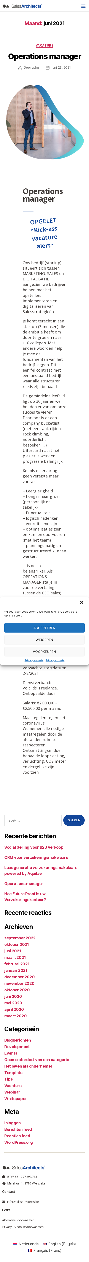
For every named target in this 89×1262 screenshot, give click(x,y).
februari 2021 (17, 964)
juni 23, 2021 (61, 67)
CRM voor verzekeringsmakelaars (36, 857)
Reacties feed (17, 1136)
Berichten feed (18, 1129)
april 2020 (14, 1009)
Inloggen (12, 1123)
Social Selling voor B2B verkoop (34, 847)
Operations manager (44, 56)
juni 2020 (13, 996)
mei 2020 (13, 1003)
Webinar (12, 1092)
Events (10, 1053)
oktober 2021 (16, 944)
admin (36, 67)
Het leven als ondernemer (28, 1066)
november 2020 (19, 983)
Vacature (44, 45)
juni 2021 (12, 951)
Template (13, 1072)
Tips (8, 1079)
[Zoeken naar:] (32, 821)
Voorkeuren (44, 651)
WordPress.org (18, 1142)
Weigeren (44, 639)
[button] (82, 602)
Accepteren (44, 628)
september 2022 (19, 938)
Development (17, 1046)
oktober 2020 (17, 990)
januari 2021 (15, 970)
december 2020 (19, 977)
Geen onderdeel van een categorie (36, 1059)
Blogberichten (17, 1040)
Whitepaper (15, 1098)
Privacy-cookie (34, 660)
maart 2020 (15, 1016)
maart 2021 (15, 957)
